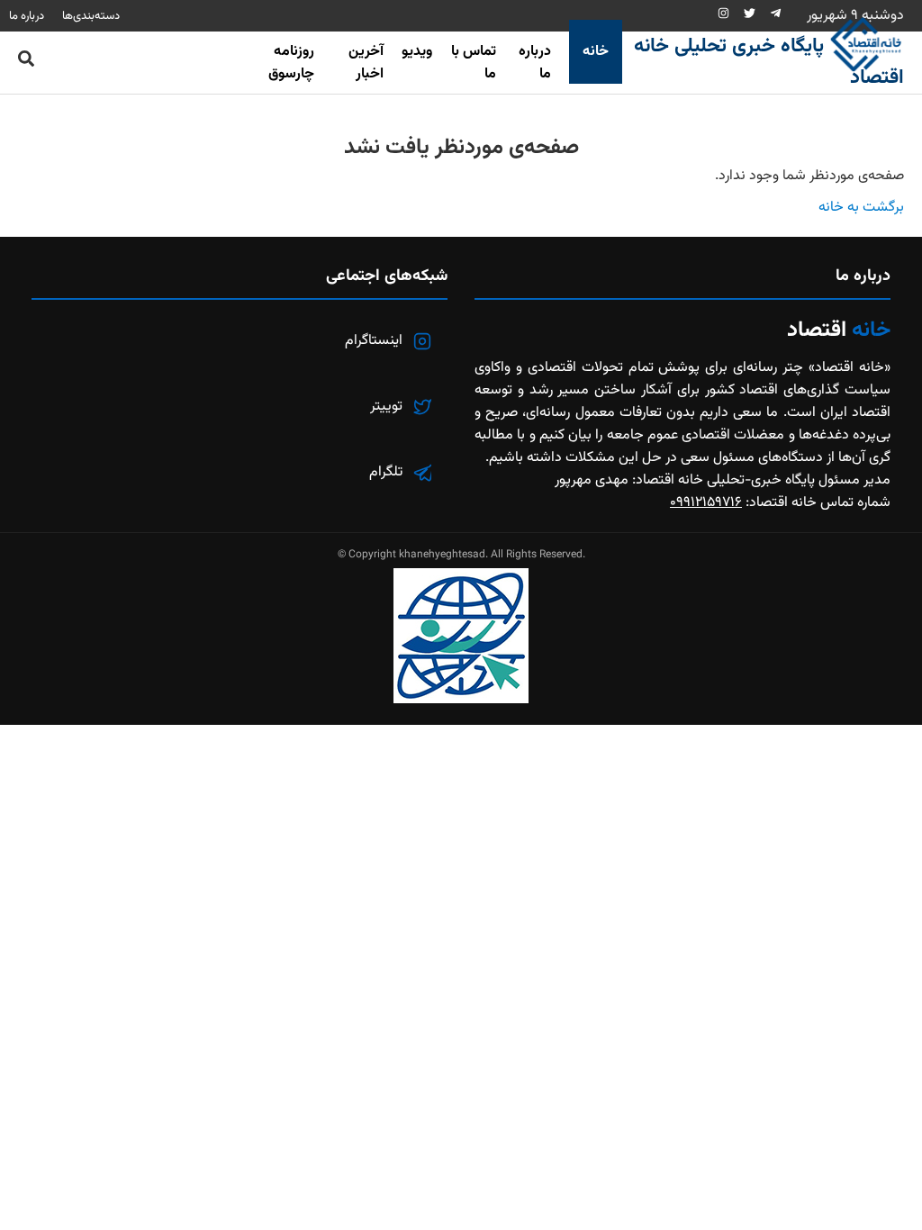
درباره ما (535, 63)
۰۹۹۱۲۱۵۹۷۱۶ (706, 503)
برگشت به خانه (861, 207)
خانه (596, 52)
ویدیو (417, 52)
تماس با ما (473, 63)
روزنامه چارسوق (291, 63)
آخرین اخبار (366, 63)
